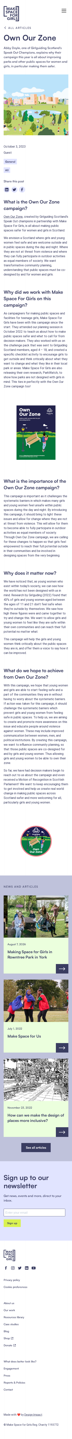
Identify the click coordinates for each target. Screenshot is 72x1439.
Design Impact (33, 1414)
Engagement (11, 1368)
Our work (9, 1310)
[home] (18, 10)
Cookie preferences (15, 1287)
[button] (64, 10)
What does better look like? (20, 1361)
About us (9, 1303)
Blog (6, 1331)
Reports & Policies (14, 1382)
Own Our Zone (13, 216)
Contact (8, 1389)
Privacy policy (12, 1279)
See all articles (36, 1147)
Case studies (11, 1324)
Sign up (12, 1223)
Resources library (14, 1317)
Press (7, 1375)
